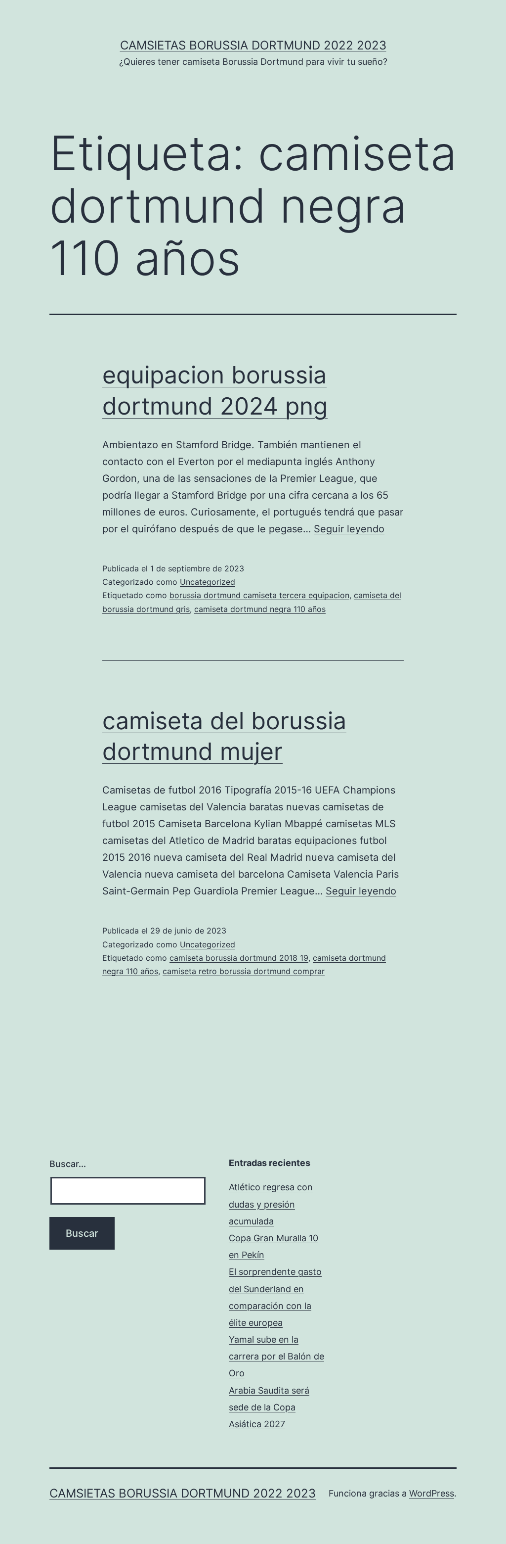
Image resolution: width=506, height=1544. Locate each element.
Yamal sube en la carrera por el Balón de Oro (276, 1356)
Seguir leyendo (349, 529)
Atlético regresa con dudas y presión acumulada (271, 1204)
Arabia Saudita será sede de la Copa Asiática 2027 (269, 1407)
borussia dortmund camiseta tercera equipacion (259, 595)
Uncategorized (207, 582)
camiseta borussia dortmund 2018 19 (238, 958)
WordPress (431, 1493)
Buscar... (67, 1164)
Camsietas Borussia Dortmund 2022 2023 (253, 45)
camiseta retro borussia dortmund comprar (244, 971)
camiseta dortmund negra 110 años (260, 609)
